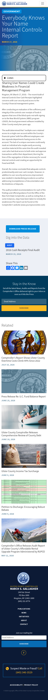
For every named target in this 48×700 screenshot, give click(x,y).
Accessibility (16, 685)
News (24, 613)
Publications (24, 609)
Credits (42, 691)
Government (12, 11)
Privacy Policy (31, 685)
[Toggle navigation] (42, 3)
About (24, 620)
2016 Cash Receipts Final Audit (23, 250)
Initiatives (24, 616)
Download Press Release (22, 228)
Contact (24, 624)
